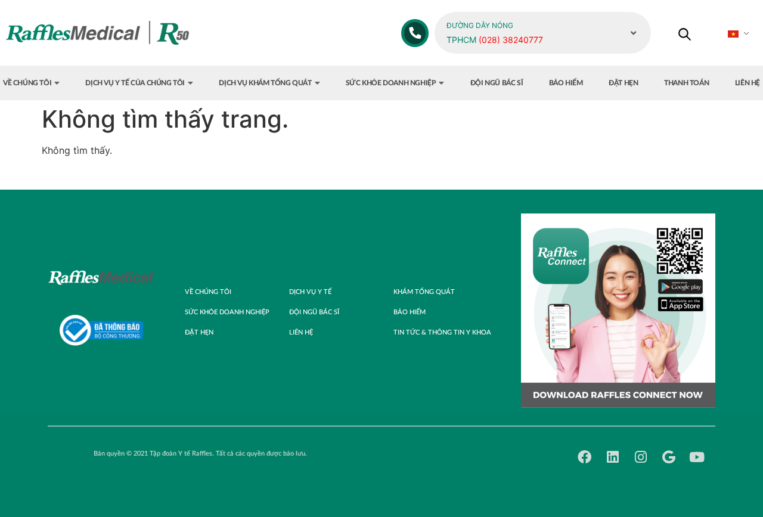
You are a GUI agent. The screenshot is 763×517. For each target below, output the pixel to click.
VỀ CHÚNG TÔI (27, 82)
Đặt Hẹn (199, 332)
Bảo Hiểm (409, 312)
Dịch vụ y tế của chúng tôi (135, 82)
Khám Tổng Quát (424, 292)
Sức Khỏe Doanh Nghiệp (227, 312)
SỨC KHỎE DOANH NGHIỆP (391, 82)
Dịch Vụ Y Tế (310, 292)
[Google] (668, 457)
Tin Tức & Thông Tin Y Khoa (442, 332)
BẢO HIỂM (566, 82)
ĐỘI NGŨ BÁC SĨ (496, 82)
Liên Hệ (301, 332)
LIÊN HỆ (747, 82)
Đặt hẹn (623, 82)
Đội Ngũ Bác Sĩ (314, 312)
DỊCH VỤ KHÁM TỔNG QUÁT (265, 82)
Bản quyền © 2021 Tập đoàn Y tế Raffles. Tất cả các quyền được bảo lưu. (200, 453)
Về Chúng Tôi (208, 292)
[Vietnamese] (740, 34)
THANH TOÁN (686, 82)
